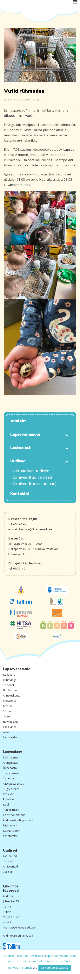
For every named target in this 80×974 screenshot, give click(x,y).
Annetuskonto (12, 695)
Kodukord (9, 674)
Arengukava (10, 762)
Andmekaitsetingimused (18, 820)
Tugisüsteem (11, 789)
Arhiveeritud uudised (28, 99)
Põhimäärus (10, 757)
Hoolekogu (10, 690)
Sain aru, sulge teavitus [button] (54, 967)
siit (35, 967)
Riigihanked (10, 825)
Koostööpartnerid (14, 815)
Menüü (7, 706)
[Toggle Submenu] (67, 434)
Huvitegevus (10, 721)
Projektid (8, 794)
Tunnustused (11, 810)
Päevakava (10, 701)
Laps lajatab (10, 737)
